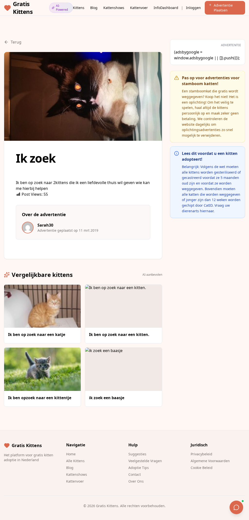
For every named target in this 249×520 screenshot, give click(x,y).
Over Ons (136, 481)
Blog (94, 7)
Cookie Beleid (202, 467)
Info (157, 7)
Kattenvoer (139, 7)
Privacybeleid (201, 454)
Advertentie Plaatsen (223, 7)
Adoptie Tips (138, 467)
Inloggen (193, 7)
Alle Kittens (75, 460)
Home (71, 454)
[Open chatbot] (236, 507)
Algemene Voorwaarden (210, 460)
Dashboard (169, 7)
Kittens (78, 7)
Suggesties (137, 454)
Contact (134, 474)
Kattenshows (113, 7)
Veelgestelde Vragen (145, 460)
